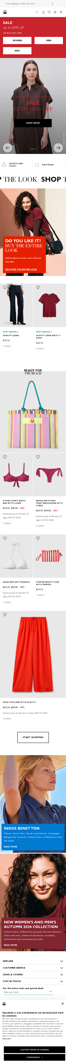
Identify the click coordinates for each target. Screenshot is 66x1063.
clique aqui (6, 1038)
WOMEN (17, 40)
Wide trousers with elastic (19, 702)
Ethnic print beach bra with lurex (14, 501)
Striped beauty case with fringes (47, 583)
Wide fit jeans (11, 335)
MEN (48, 40)
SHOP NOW (33, 123)
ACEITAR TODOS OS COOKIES (34, 1050)
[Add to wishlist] (5, 287)
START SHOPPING (33, 737)
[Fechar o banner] (63, 1004)
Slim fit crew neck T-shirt (48, 336)
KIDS (17, 50)
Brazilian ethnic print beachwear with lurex (49, 503)
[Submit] (50, 991)
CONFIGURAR (33, 1057)
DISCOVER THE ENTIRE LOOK (21, 269)
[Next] (52, 3)
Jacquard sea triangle (16, 582)
